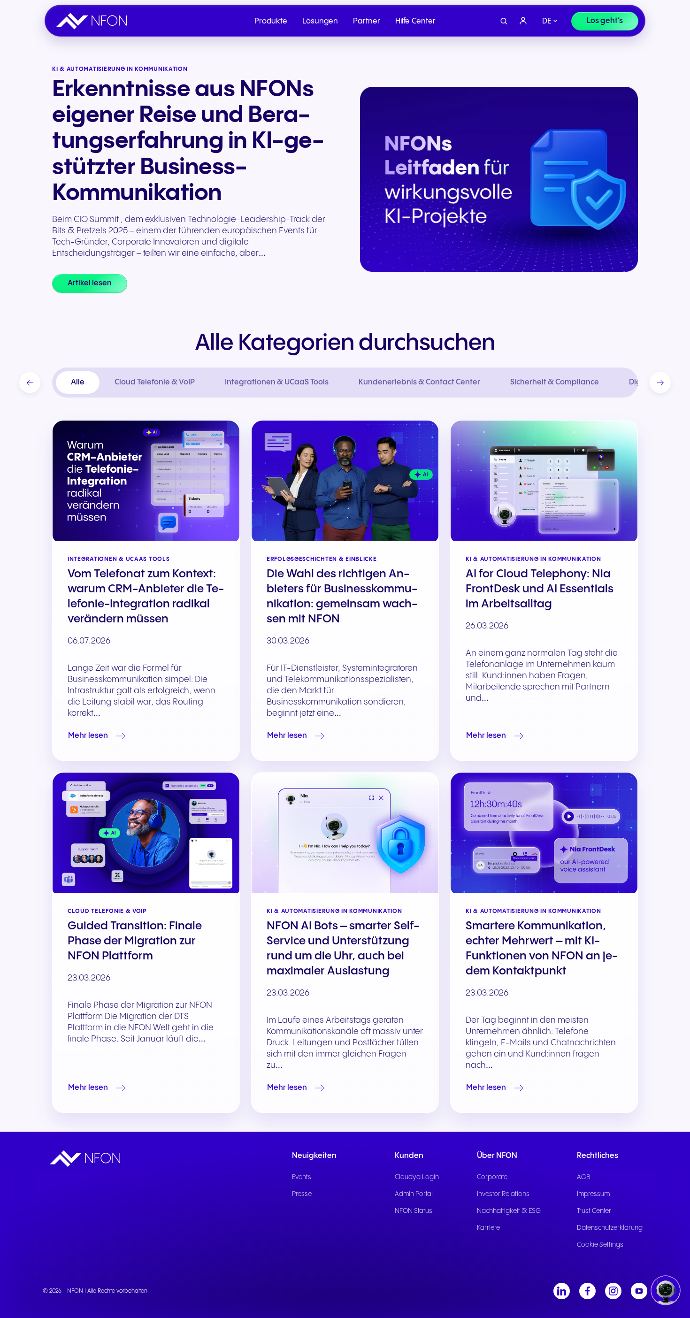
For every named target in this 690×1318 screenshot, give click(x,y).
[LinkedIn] (561, 1291)
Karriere (488, 1228)
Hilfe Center (415, 21)
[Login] (523, 21)
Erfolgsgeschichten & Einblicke (322, 559)
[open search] (503, 21)
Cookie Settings (600, 1244)
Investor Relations (503, 1194)
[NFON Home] (93, 21)
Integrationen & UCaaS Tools (277, 382)
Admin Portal (414, 1194)
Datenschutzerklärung (610, 1228)
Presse (302, 1194)
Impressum (593, 1194)
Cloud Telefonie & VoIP (155, 382)
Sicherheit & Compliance (554, 382)
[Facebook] (587, 1291)
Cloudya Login (417, 1177)
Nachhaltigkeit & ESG (509, 1211)
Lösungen (320, 21)
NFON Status (413, 1211)
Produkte (270, 21)
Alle (77, 382)
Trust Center (594, 1211)
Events (301, 1177)
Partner (366, 21)
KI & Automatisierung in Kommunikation (533, 559)
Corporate (492, 1177)
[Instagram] (613, 1291)
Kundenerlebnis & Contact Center (419, 382)
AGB (583, 1177)
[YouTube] (639, 1291)
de (547, 21)
